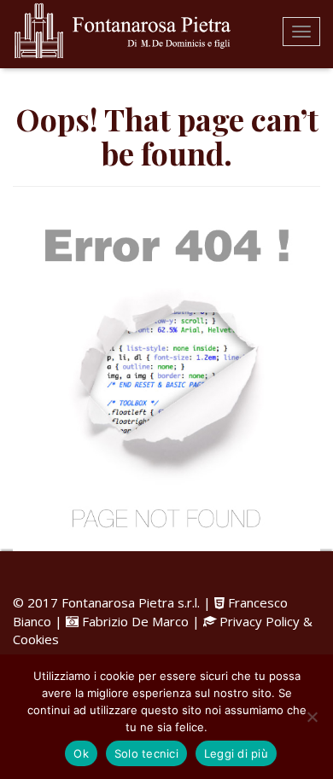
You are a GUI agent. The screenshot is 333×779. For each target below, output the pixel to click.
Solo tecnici (146, 753)
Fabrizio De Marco (135, 621)
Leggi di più (236, 753)
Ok (81, 753)
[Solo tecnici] (311, 716)
